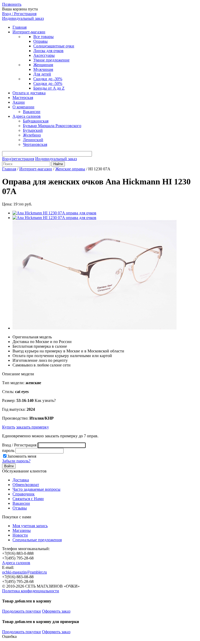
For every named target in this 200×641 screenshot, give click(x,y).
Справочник (23, 494)
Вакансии (31, 111)
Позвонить (11, 4)
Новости (20, 535)
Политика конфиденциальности (30, 591)
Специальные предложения (37, 540)
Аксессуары (44, 55)
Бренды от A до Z (49, 88)
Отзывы (19, 508)
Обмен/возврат (25, 484)
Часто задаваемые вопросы (36, 489)
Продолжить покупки (21, 611)
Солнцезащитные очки (53, 46)
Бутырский (33, 130)
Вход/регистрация (18, 159)
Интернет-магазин (28, 32)
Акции (18, 102)
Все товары (43, 36)
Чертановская (35, 144)
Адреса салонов (26, 116)
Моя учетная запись (30, 526)
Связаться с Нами (28, 498)
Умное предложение (51, 60)
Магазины (21, 530)
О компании (23, 107)
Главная (19, 27)
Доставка (20, 480)
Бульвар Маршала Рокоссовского (52, 125)
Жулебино (32, 135)
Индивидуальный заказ (23, 18)
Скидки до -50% (47, 83)
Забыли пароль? (16, 461)
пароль (8, 450)
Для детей (42, 74)
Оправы (40, 41)
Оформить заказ (56, 611)
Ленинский (33, 140)
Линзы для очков (48, 50)
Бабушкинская (35, 121)
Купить (8, 427)
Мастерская (22, 97)
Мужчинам (43, 69)
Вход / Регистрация (19, 13)
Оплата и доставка (29, 93)
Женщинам (43, 65)
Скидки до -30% (47, 79)
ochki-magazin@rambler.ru (24, 572)
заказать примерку (32, 427)
